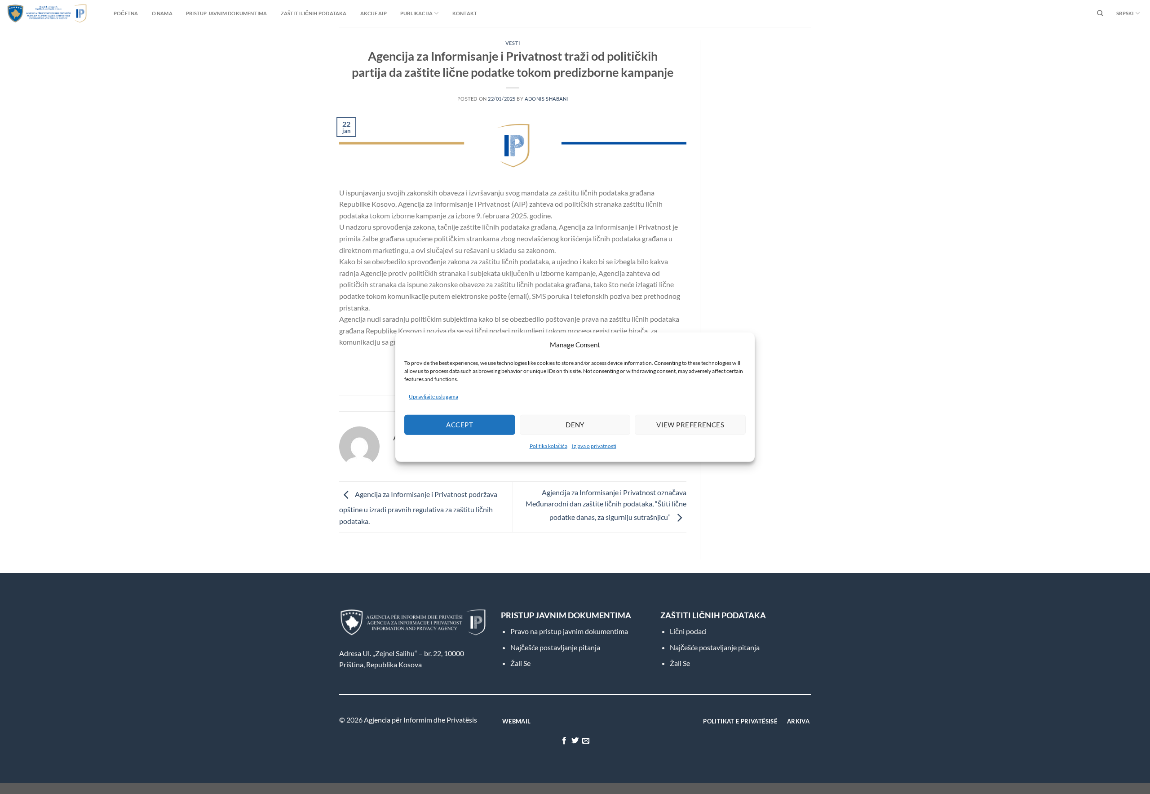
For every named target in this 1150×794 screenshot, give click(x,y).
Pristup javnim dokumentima (226, 13)
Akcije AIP (373, 13)
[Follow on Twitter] (575, 741)
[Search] (1099, 13)
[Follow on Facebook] (563, 741)
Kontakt (465, 13)
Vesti (512, 43)
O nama (162, 13)
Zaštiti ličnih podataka (314, 13)
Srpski (1124, 13)
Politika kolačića (548, 446)
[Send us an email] (585, 741)
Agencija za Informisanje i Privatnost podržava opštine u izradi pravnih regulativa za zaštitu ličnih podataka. (418, 507)
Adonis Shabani (546, 99)
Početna (126, 13)
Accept (459, 425)
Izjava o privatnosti (594, 446)
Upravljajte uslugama (433, 396)
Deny (575, 425)
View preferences (690, 425)
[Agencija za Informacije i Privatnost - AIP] (29, 13)
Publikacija (416, 13)
